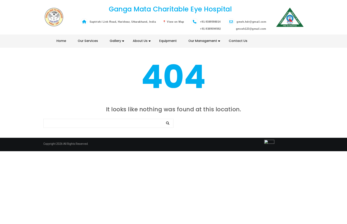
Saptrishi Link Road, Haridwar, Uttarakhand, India (123, 21)
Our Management (202, 41)
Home (61, 41)
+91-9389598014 (210, 21)
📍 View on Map (173, 21)
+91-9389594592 (210, 28)
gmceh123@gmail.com (250, 28)
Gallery (115, 41)
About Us (140, 41)
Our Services (88, 41)
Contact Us (238, 41)
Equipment (168, 41)
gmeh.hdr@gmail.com (251, 21)
